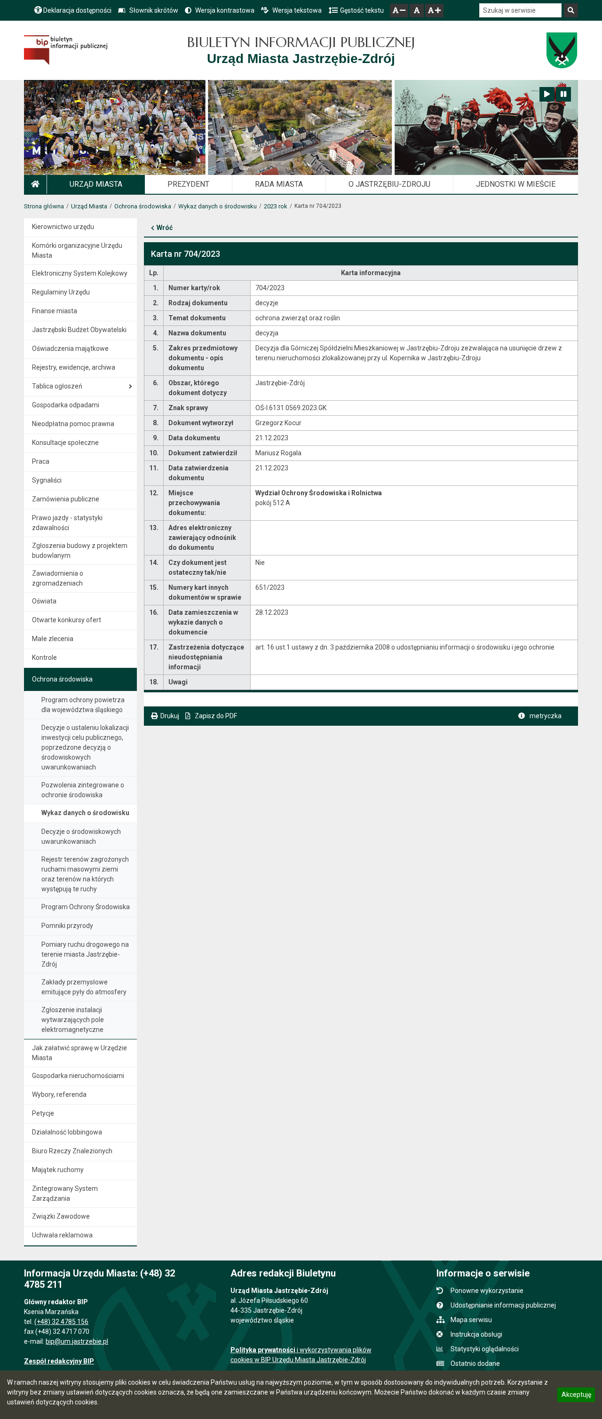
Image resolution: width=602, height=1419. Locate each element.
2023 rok (275, 206)
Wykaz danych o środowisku (217, 206)
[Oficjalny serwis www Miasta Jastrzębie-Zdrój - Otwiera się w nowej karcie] (561, 50)
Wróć (165, 227)
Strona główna (44, 206)
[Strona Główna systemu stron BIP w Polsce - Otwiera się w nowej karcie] (65, 50)
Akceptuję (576, 1396)
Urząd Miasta (89, 206)
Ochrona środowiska (142, 206)
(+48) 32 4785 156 (61, 1321)
